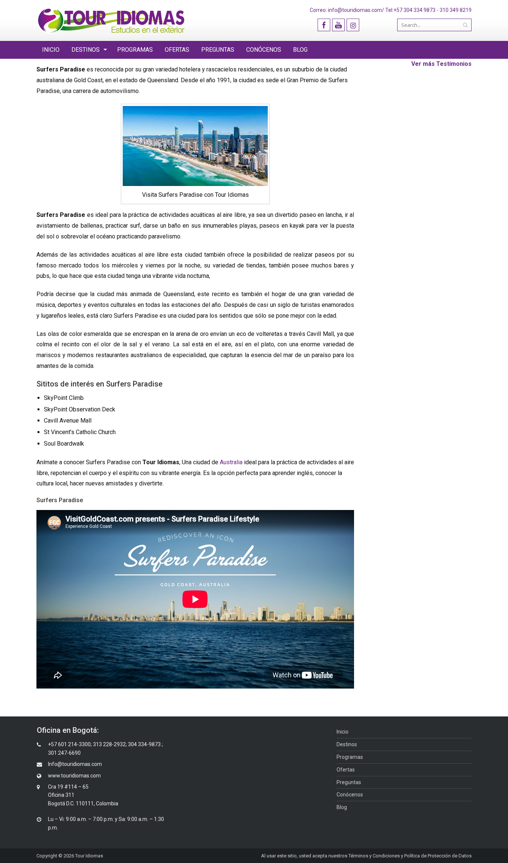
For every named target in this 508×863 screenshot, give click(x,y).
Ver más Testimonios (441, 63)
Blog (300, 49)
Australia (231, 462)
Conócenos (263, 49)
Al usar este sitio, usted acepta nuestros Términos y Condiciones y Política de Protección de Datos (366, 856)
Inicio (51, 49)
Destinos (85, 49)
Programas (135, 49)
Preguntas (217, 49)
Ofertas (177, 49)
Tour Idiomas (89, 856)
